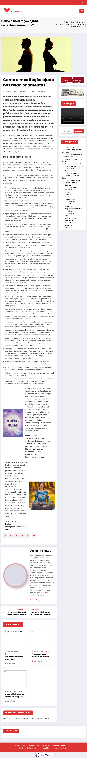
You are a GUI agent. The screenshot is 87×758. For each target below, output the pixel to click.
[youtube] (80, 2)
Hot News (68, 197)
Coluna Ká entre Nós (72, 173)
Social (67, 227)
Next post (35, 609)
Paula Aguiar (38, 651)
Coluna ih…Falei (70, 171)
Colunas (68, 185)
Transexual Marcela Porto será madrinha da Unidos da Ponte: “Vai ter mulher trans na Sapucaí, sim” (16, 613)
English (67, 192)
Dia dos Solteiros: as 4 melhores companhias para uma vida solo (14, 658)
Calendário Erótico (71, 147)
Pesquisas (68, 211)
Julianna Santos (11, 91)
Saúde (67, 216)
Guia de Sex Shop (59, 748)
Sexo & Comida (70, 218)
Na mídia (45, 746)
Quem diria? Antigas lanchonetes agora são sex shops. (14, 695)
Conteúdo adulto (71, 187)
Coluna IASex (69, 168)
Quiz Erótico (69, 213)
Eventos (68, 194)
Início (17, 746)
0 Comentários (40, 91)
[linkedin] (10, 535)
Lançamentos (70, 199)
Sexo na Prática (70, 223)
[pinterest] (22, 535)
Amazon (41, 457)
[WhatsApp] (28, 535)
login (23, 718)
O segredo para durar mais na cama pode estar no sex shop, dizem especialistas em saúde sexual (41, 655)
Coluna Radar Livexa (72, 180)
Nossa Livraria (34, 746)
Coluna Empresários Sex (74, 164)
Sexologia (68, 225)
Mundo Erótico (70, 204)
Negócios (68, 206)
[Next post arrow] (54, 612)
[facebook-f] (77, 2)
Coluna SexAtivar (71, 183)
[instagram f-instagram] (82, 2)
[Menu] (81, 11)
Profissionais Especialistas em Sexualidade (35, 748)
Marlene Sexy (70, 202)
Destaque (68, 190)
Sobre (24, 746)
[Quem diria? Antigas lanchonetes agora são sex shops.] (15, 680)
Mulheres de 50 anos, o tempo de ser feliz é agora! (41, 613)
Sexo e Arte (69, 220)
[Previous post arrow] (3, 612)
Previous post (21, 609)
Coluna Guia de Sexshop (74, 166)
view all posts (35, 600)
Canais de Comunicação (61, 746)
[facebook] (5, 535)
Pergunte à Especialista (73, 209)
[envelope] (16, 535)
